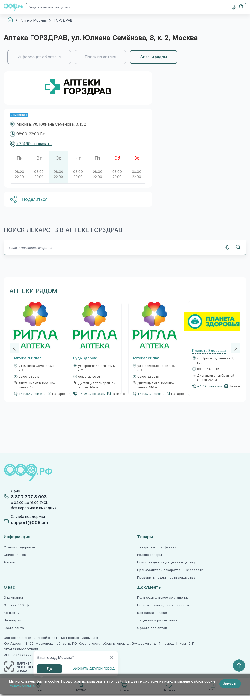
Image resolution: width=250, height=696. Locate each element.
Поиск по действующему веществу (166, 562)
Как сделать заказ (152, 613)
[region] (125, 57)
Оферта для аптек (152, 628)
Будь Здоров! (85, 358)
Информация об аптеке (39, 57)
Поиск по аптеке (100, 57)
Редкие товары (149, 555)
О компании (13, 597)
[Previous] (14, 348)
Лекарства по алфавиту (156, 547)
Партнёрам (13, 620)
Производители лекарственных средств (170, 570)
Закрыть (230, 684)
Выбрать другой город (93, 668)
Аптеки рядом (153, 57)
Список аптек (15, 555)
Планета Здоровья (209, 351)
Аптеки (9, 562)
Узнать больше (22, 686)
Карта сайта (14, 628)
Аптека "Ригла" (27, 358)
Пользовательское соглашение (163, 597)
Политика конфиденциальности (163, 605)
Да (49, 669)
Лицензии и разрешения (157, 620)
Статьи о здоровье (19, 547)
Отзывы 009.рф (16, 605)
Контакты (11, 613)
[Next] (235, 348)
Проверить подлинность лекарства (166, 577)
